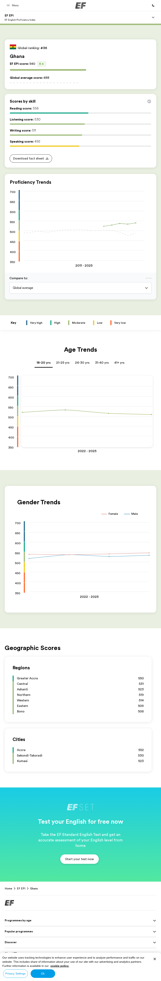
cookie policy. (59, 965)
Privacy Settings (15, 973)
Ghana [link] (34, 888)
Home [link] (8, 888)
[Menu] (153, 17)
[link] (20, 17)
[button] (13, 5)
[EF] (80, 5)
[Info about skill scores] (149, 101)
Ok (43, 973)
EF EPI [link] (21, 888)
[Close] (154, 959)
